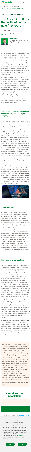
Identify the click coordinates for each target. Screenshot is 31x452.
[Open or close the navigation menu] (28, 2)
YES (22, 444)
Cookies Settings (9, 438)
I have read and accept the (15, 416)
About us (6, 6)
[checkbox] (1, 415)
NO (10, 444)
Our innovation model (14, 6)
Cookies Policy (19, 435)
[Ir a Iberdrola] (7, 2)
